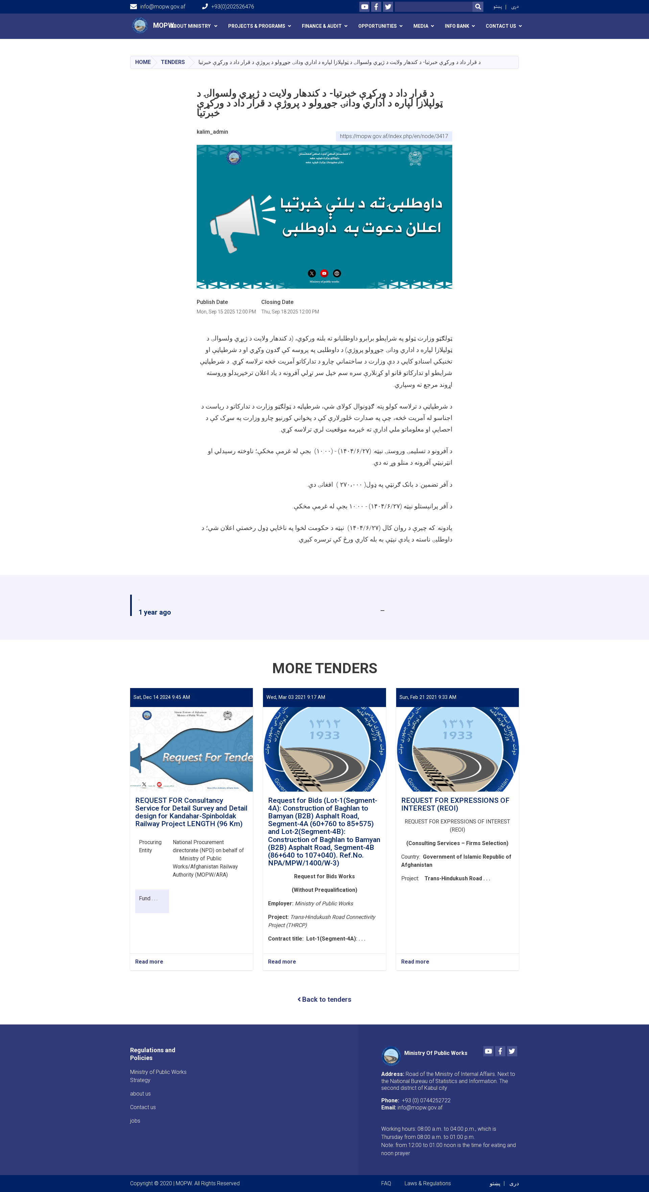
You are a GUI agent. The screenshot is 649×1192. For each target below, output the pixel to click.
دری (515, 6)
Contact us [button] (501, 26)
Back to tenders (327, 999)
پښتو (498, 6)
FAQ (386, 1183)
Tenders (173, 62)
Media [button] (420, 26)
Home (143, 62)
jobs (135, 1121)
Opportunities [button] (377, 26)
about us (140, 1093)
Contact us (143, 1107)
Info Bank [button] (457, 26)
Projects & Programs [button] (256, 26)
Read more (149, 962)
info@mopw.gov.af (162, 6)
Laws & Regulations (428, 1183)
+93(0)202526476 (232, 6)
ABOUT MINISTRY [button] (191, 26)
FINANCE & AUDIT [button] (322, 26)
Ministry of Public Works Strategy (158, 1076)
